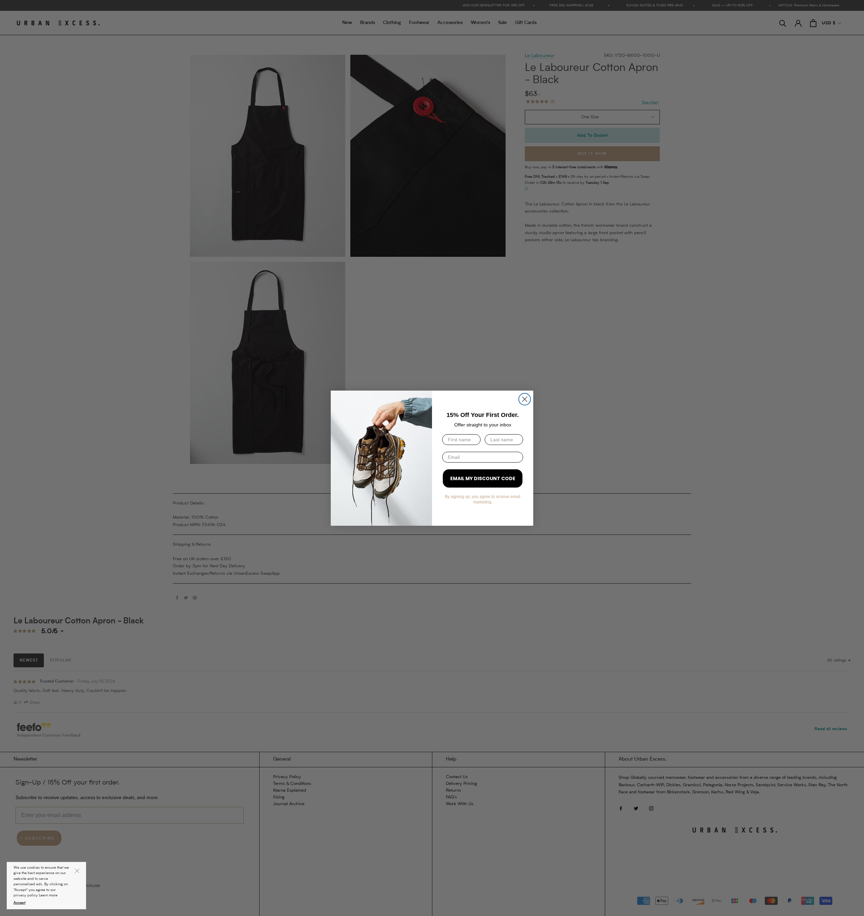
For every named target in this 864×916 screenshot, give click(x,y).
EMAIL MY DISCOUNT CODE (482, 478)
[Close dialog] (525, 399)
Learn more (48, 895)
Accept (19, 903)
